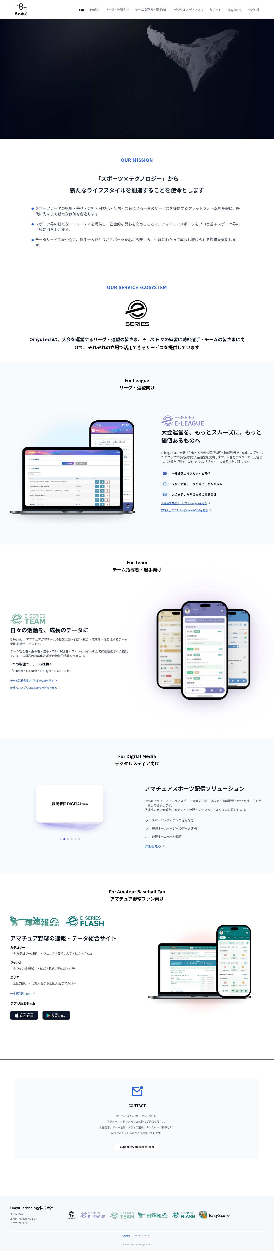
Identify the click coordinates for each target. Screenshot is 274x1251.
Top (81, 9)
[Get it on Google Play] (56, 1015)
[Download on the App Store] (24, 1015)
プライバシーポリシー (142, 1235)
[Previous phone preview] (173, 651)
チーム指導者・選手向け (151, 9)
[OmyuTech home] (21, 9)
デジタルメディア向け (189, 9)
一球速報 (253, 9)
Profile (94, 9)
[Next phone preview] (235, 651)
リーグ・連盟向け (117, 9)
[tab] (61, 839)
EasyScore (234, 9)
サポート (215, 9)
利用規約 (126, 1235)
